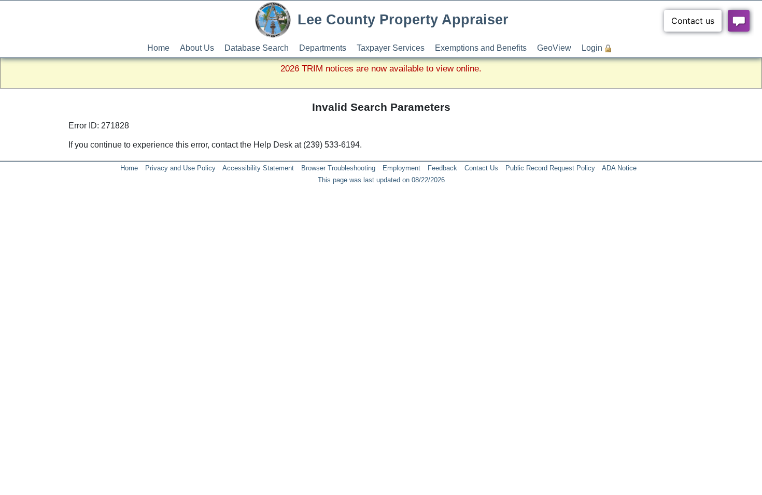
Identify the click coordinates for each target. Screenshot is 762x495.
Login (592, 47)
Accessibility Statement (258, 168)
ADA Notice (619, 168)
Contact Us (481, 168)
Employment (401, 168)
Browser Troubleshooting (338, 168)
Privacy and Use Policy (180, 168)
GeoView (554, 47)
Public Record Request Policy (550, 168)
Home (158, 47)
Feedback (442, 168)
